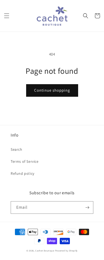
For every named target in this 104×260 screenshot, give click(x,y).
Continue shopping (52, 90)
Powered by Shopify (66, 250)
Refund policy (22, 173)
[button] (7, 16)
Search (16, 149)
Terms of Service (25, 161)
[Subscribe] (87, 207)
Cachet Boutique (44, 250)
